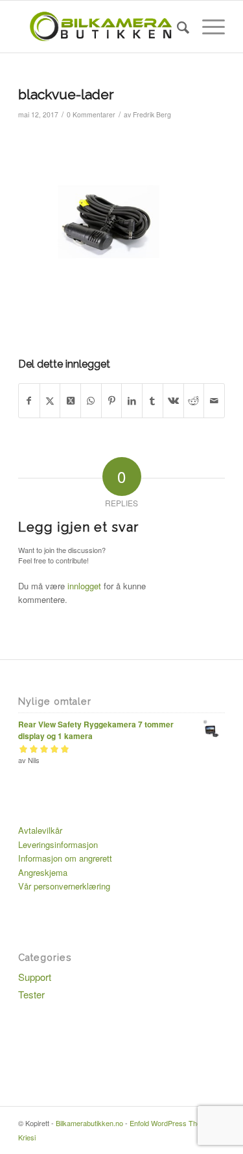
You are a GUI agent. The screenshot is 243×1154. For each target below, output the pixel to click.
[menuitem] (176, 27)
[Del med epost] (214, 401)
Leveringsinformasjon (58, 844)
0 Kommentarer (91, 114)
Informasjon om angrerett (65, 858)
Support (34, 976)
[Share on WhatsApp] (91, 401)
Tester (31, 994)
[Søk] (176, 27)
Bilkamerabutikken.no (89, 1123)
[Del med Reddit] (194, 401)
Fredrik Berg (152, 114)
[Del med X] (50, 401)
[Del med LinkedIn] (132, 401)
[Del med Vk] (173, 401)
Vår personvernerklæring (64, 886)
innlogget (84, 586)
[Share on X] (70, 401)
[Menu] (207, 27)
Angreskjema (42, 872)
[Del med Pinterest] (112, 401)
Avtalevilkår (40, 830)
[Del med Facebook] (29, 401)
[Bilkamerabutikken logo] (100, 27)
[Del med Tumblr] (153, 401)
